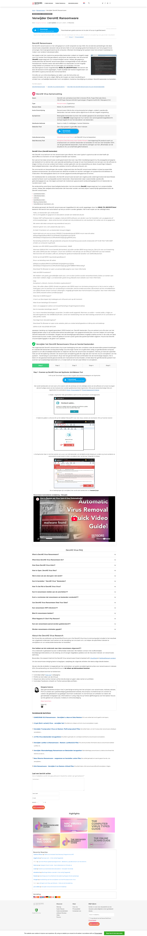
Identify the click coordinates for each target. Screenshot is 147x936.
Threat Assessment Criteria (90, 390)
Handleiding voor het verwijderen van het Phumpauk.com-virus (57, 879)
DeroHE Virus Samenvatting (56, 86)
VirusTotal (93, 658)
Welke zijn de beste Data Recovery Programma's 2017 (59, 854)
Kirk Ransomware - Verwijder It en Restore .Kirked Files (54, 766)
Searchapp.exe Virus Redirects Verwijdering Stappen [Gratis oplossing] (59, 876)
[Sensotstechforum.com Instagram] (110, 3)
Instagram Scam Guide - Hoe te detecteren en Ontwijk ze (56, 865)
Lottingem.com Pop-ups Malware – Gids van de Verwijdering (55, 883)
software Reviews (61, 913)
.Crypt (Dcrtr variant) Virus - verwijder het (49, 723)
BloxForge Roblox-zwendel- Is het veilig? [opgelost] (56, 872)
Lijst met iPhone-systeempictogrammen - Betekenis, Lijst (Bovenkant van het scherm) (62, 861)
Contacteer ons (77, 911)
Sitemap (58, 907)
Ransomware (40, 10)
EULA (71, 37)
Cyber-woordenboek (62, 911)
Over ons (48, 675)
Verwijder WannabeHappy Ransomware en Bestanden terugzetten (58, 750)
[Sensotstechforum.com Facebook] (105, 3)
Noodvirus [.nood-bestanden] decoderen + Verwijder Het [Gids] (55, 868)
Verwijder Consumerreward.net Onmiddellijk (53, 886)
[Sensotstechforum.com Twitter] (102, 3)
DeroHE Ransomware (38, 86)
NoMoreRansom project (107, 658)
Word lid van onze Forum (65, 137)
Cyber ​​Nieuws (49, 3)
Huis (33, 10)
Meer (74, 904)
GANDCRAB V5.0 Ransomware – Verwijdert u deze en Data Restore (58, 717)
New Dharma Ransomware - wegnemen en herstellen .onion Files (57, 758)
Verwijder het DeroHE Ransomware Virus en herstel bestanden (85, 86)
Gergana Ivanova (40, 23)
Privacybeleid (79, 37)
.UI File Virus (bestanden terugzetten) (47, 737)
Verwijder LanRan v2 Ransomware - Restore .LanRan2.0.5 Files (56, 742)
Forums (58, 917)
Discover (59, 904)
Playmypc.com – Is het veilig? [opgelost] (52, 858)
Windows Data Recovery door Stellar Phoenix (72, 140)
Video (58, 915)
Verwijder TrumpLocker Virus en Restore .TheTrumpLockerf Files (57, 729)
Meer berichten (46, 701)
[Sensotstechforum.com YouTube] (107, 3)
